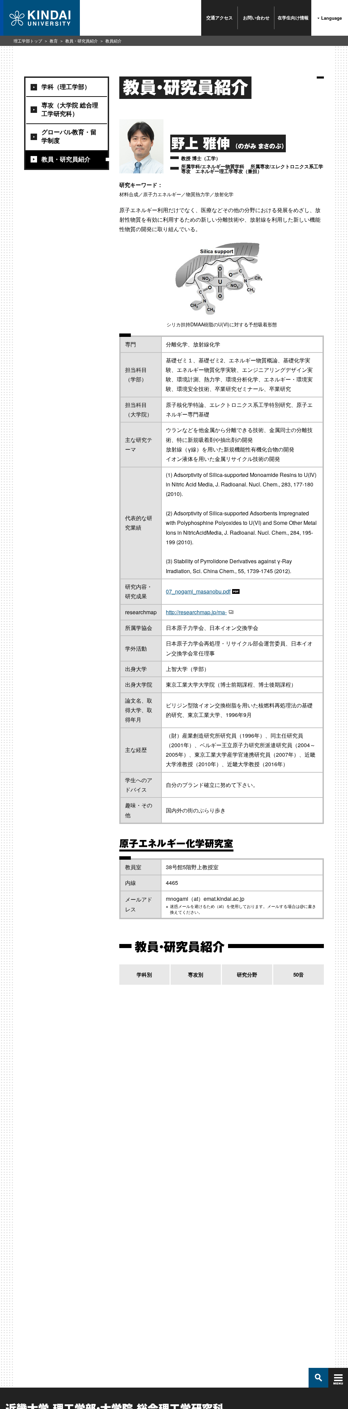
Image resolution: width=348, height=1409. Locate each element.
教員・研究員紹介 (81, 41)
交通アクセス (219, 17)
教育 (54, 41)
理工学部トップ (28, 41)
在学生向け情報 (293, 17)
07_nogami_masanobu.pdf (198, 591)
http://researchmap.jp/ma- (196, 612)
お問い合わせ (256, 17)
